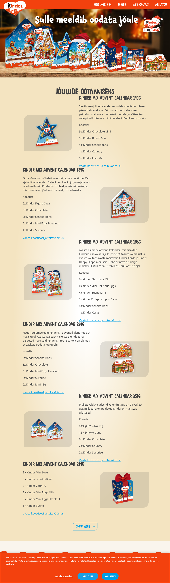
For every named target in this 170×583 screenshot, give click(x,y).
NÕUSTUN (110, 576)
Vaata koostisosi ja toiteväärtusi (100, 166)
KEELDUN (88, 576)
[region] (85, 568)
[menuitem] (103, 4)
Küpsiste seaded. (64, 576)
